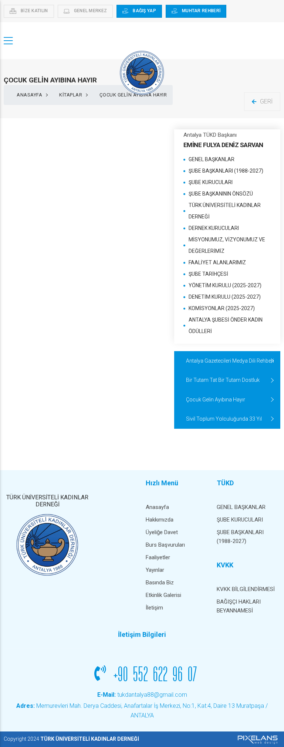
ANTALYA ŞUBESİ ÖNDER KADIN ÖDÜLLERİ (226, 325)
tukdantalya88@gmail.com (142, 694)
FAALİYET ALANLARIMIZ (217, 262)
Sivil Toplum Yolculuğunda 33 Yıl (224, 419)
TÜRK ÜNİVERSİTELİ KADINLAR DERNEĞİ (225, 211)
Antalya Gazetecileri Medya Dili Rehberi (230, 361)
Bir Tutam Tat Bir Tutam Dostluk (223, 380)
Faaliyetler (158, 557)
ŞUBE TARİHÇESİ (208, 274)
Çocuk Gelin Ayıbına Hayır (215, 400)
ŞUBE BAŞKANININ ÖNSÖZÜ (221, 194)
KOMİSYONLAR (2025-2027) (222, 308)
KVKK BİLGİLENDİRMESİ (246, 589)
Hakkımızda (159, 519)
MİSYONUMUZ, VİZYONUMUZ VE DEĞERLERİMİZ (227, 245)
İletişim (154, 607)
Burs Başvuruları (165, 544)
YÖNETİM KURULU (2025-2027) (225, 285)
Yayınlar (155, 570)
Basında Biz (160, 582)
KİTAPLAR (70, 95)
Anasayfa (29, 95)
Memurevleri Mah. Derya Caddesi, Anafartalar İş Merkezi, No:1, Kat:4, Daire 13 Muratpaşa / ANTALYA (142, 710)
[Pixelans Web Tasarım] (256, 739)
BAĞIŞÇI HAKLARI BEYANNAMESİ (239, 606)
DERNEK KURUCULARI (214, 228)
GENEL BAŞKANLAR (211, 159)
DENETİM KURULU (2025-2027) (225, 297)
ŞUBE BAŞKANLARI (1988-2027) (226, 171)
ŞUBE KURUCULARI (211, 182)
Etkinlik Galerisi (163, 595)
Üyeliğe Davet (162, 532)
